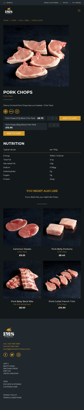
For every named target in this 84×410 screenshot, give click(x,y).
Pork (13, 20)
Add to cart (70, 118)
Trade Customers (51, 2)
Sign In (65, 2)
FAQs (5, 381)
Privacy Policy (10, 395)
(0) (76, 2)
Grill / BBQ (24, 20)
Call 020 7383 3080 (11, 344)
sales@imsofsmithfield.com (16, 349)
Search (10, 2)
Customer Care (10, 387)
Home (6, 20)
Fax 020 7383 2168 (10, 346)
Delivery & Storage (12, 384)
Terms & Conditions (12, 398)
